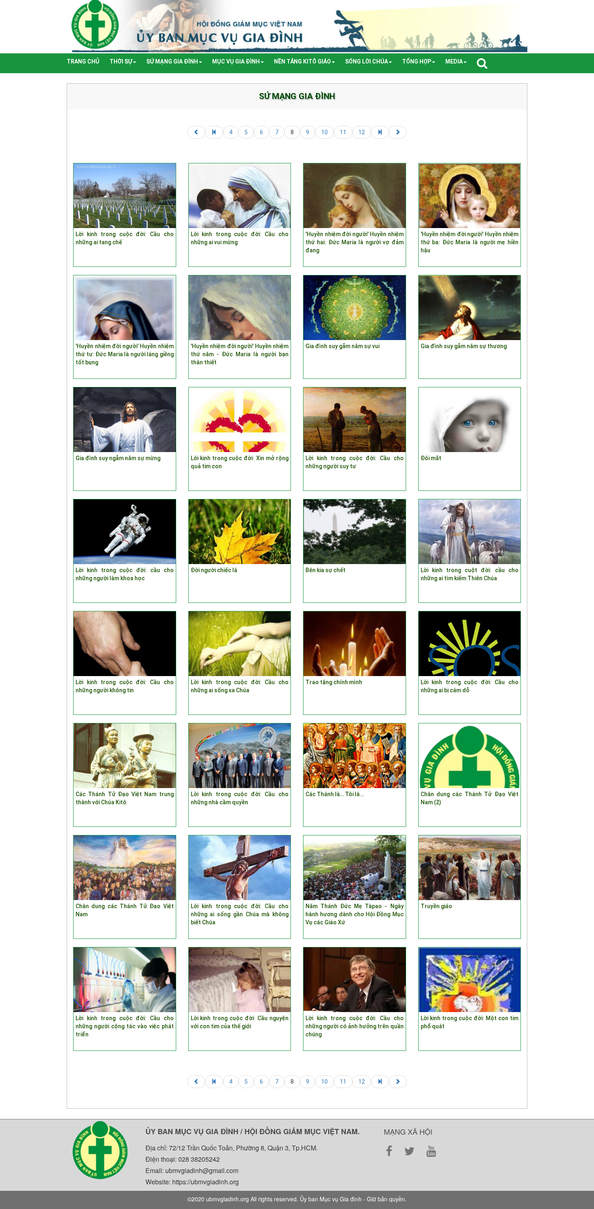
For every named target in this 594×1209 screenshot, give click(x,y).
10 (324, 132)
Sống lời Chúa (366, 61)
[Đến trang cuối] (380, 132)
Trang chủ (83, 61)
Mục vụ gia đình (236, 61)
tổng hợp (416, 61)
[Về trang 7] (196, 132)
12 (361, 132)
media (454, 61)
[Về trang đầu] (214, 132)
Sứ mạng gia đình (172, 61)
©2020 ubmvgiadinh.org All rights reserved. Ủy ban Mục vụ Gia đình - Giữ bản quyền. (297, 1199)
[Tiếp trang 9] (398, 132)
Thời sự (121, 61)
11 (343, 132)
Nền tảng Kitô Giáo (302, 61)
